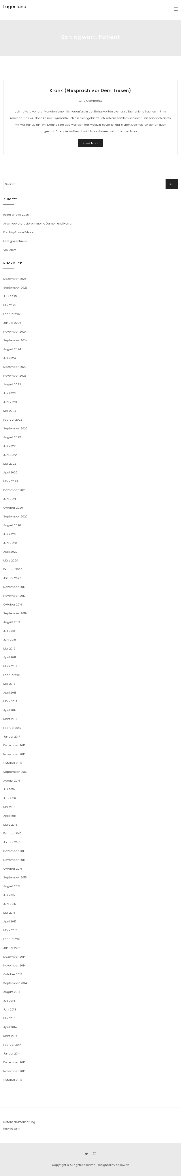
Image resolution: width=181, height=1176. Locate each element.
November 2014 (14, 965)
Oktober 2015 (12, 869)
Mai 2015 (9, 913)
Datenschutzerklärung (19, 1122)
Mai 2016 (9, 807)
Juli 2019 (9, 631)
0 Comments (93, 101)
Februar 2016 (12, 833)
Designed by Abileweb (113, 1165)
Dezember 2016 (14, 745)
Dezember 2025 (14, 279)
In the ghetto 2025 (16, 215)
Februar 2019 (12, 675)
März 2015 (10, 930)
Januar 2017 (11, 736)
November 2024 (15, 331)
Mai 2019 (9, 648)
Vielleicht (9, 250)
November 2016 (14, 754)
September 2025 (15, 287)
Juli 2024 (9, 358)
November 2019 (14, 596)
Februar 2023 (12, 420)
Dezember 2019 (14, 587)
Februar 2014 (12, 1045)
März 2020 (10, 560)
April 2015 (10, 921)
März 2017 (10, 719)
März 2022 (10, 481)
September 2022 (15, 428)
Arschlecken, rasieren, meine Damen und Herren (38, 223)
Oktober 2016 (12, 763)
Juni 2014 (9, 1009)
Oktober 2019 (12, 604)
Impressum (11, 1128)
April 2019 (10, 657)
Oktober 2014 (12, 974)
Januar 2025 (12, 323)
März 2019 (10, 666)
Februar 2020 (12, 569)
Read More (90, 143)
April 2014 (10, 1027)
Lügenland (14, 7)
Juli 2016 (9, 789)
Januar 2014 (12, 1053)
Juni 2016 (9, 798)
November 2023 (14, 376)
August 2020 (12, 525)
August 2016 (11, 780)
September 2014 (15, 983)
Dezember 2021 (14, 490)
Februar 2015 (12, 939)
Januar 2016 (11, 842)
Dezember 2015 (14, 851)
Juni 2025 (10, 296)
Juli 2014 (9, 1001)
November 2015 (14, 860)
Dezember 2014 (14, 957)
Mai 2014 (9, 1018)
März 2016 (10, 825)
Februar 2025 (12, 314)
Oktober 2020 (13, 508)
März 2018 (10, 701)
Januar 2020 (12, 578)
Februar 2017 (12, 728)
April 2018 (10, 692)
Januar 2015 (11, 948)
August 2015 (11, 886)
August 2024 (12, 349)
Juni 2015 (9, 904)
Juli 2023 (9, 393)
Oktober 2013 (12, 1080)
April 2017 (9, 710)
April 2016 (10, 816)
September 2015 (15, 877)
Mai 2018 (9, 684)
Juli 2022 (9, 446)
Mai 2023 (9, 411)
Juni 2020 (10, 543)
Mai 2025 (9, 305)
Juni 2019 (9, 640)
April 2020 (10, 552)
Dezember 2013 (14, 1062)
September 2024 (15, 340)
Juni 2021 (9, 499)
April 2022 (10, 472)
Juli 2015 (9, 895)
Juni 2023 (10, 402)
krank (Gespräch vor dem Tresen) (90, 90)
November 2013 (14, 1071)
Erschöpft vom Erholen (19, 232)
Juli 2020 (9, 534)
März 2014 (10, 1036)
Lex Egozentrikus (15, 241)
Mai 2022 (9, 464)
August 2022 (12, 437)
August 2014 (11, 992)
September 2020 (15, 516)
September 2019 (15, 613)
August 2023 (12, 384)
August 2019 (11, 622)
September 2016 (15, 772)
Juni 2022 (10, 455)
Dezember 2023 (14, 367)
